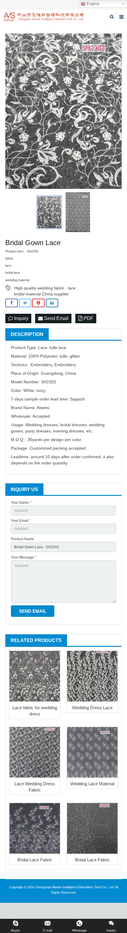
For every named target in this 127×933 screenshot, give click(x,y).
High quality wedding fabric (39, 288)
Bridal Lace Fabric (34, 859)
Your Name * (21, 503)
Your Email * (21, 521)
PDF (87, 318)
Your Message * (23, 557)
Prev (13, 111)
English (92, 3)
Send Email (56, 318)
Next (114, 111)
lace (72, 288)
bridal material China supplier (41, 294)
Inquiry (20, 318)
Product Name (22, 539)
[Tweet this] (25, 303)
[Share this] (11, 303)
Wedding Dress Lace (92, 707)
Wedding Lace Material (92, 783)
